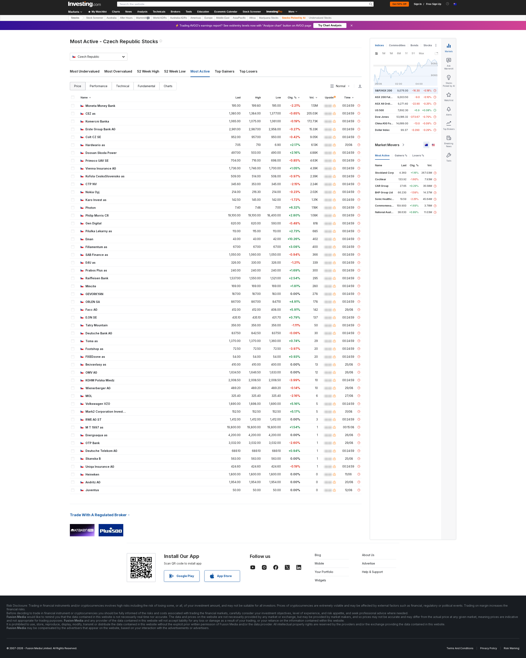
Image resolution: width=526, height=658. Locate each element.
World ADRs (160, 17)
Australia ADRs (178, 17)
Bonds (414, 45)
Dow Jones (382, 116)
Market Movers (387, 145)
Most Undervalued (84, 71)
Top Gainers (224, 71)
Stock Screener (252, 11)
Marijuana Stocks (268, 17)
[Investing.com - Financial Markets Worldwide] (84, 4)
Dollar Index (382, 130)
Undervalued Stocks (320, 17)
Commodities (397, 45)
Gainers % (401, 155)
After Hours (126, 17)
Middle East (222, 17)
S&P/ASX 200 (383, 90)
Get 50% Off (399, 4)
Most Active (382, 155)
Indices (379, 45)
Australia (112, 17)
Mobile (319, 563)
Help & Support (372, 572)
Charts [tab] (168, 86)
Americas (195, 17)
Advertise (368, 563)
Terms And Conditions (459, 648)
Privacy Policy (488, 648)
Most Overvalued (118, 71)
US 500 (379, 110)
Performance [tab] (98, 86)
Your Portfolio (324, 572)
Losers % (418, 155)
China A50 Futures (386, 123)
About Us (368, 555)
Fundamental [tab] (146, 86)
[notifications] (447, 4)
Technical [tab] (122, 86)
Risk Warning (511, 648)
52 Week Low (175, 71)
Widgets (320, 580)
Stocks (75, 17)
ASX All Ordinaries (386, 103)
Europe (208, 17)
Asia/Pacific (239, 17)
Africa (252, 17)
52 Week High (148, 71)
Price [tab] (77, 86)
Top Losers (248, 71)
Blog (318, 555)
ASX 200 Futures (385, 97)
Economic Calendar (225, 11)
